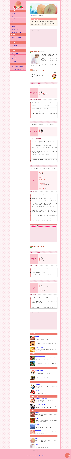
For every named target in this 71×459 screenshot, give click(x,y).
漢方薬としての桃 (15, 29)
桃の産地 (13, 18)
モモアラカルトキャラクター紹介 (41, 398)
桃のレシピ (37, 444)
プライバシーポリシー (40, 455)
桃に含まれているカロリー (17, 32)
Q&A (13, 21)
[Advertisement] (43, 39)
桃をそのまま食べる (15, 45)
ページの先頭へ (67, 455)
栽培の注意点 (37, 361)
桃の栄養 (13, 26)
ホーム (29, 455)
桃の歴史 (13, 13)
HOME (31, 15)
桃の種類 (13, 16)
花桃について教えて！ (16, 53)
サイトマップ (34, 455)
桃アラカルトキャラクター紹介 (17, 66)
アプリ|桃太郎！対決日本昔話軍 (41, 404)
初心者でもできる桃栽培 (16, 37)
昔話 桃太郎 (14, 58)
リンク (31, 455)
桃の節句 (13, 55)
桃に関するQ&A (38, 430)
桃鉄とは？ (14, 61)
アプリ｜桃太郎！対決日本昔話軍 (18, 69)
